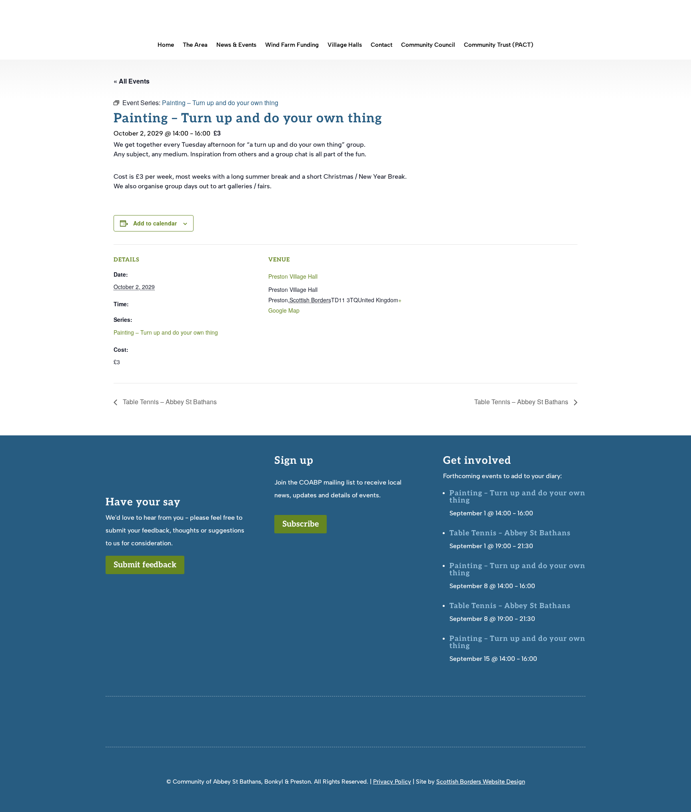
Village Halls (345, 45)
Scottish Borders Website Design (480, 781)
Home (166, 45)
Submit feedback (145, 565)
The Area (195, 45)
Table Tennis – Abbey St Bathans (169, 401)
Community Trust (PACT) (498, 45)
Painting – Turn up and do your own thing (166, 332)
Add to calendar (155, 223)
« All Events (132, 81)
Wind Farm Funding (292, 45)
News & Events (236, 45)
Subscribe (300, 524)
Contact (381, 45)
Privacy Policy (392, 781)
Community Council (428, 45)
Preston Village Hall (293, 276)
